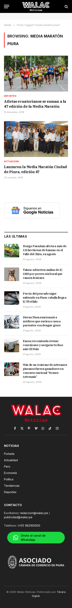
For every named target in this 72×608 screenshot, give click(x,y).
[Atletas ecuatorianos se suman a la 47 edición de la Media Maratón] (36, 74)
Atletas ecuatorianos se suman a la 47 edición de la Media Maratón (35, 104)
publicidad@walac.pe (18, 517)
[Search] (66, 6)
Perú (7, 466)
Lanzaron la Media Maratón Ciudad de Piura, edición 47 (35, 169)
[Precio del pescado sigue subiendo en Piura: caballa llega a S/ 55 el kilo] (11, 298)
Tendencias (12, 485)
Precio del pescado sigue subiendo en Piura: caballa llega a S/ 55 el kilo (44, 297)
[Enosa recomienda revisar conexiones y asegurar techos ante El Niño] (11, 345)
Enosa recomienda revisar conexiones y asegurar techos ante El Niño (43, 345)
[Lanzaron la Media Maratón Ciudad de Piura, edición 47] (36, 139)
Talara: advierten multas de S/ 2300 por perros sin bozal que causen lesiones (43, 274)
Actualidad (11, 460)
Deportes (10, 492)
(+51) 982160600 (29, 525)
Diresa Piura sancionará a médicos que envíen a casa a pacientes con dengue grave (42, 321)
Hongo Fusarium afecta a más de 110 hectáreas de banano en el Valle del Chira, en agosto (45, 250)
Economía (10, 473)
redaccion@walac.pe (34, 513)
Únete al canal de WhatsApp (33, 537)
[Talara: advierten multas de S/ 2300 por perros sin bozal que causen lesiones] (11, 274)
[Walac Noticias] (36, 6)
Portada (9, 453)
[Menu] (6, 6)
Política (8, 479)
